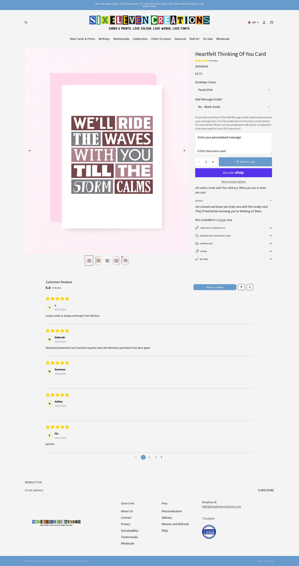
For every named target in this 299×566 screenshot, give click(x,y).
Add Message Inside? (208, 99)
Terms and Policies (266, 561)
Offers (203, 251)
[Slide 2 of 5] (98, 260)
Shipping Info (206, 243)
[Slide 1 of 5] (89, 260)
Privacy (125, 524)
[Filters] (241, 287)
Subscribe (266, 490)
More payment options (233, 181)
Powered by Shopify (80, 561)
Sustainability (129, 531)
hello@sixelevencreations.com (221, 506)
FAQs (165, 531)
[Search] (26, 22)
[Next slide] (185, 151)
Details (199, 200)
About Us (127, 511)
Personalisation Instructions (215, 235)
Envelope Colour (205, 82)
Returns (204, 259)
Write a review (215, 287)
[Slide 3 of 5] (107, 260)
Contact (126, 518)
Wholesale (127, 543)
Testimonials (129, 537)
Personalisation (172, 511)
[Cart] (271, 22)
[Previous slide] (29, 151)
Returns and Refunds (175, 524)
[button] (202, 60)
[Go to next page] (162, 457)
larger (222, 220)
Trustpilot (208, 518)
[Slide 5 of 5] (125, 260)
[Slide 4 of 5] (116, 260)
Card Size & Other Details (212, 228)
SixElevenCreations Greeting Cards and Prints (51, 561)
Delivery (167, 518)
